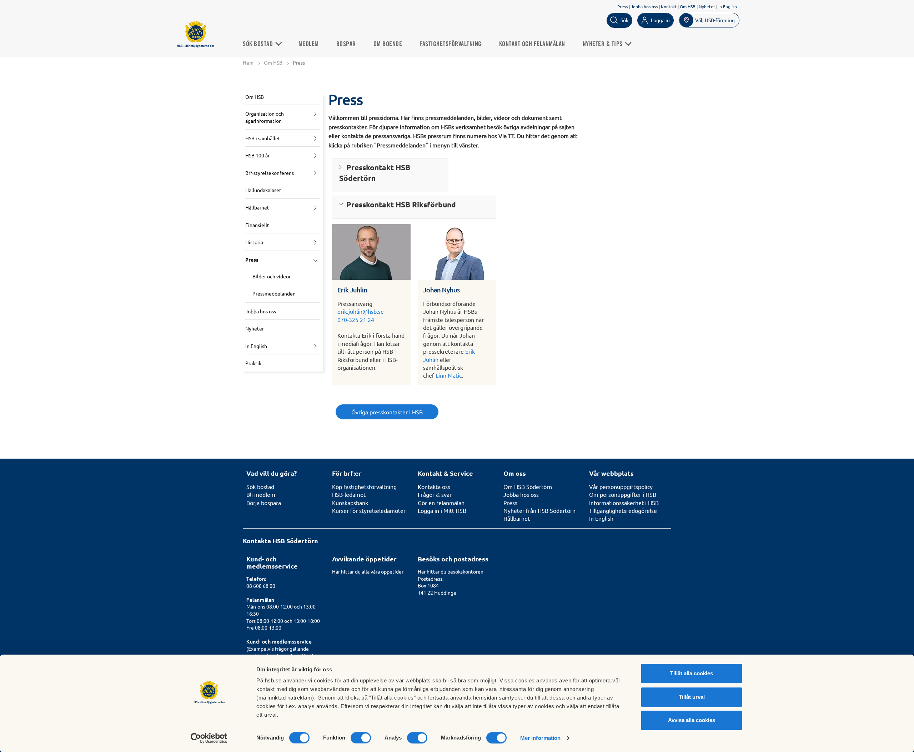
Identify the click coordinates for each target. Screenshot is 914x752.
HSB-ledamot (349, 494)
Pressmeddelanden (274, 293)
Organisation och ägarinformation (264, 117)
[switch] (361, 737)
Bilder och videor (271, 276)
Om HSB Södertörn (527, 486)
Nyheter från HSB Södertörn (539, 510)
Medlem (308, 44)
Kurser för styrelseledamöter (369, 510)
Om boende (387, 44)
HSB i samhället (262, 138)
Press (622, 6)
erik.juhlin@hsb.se (360, 311)
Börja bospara (263, 502)
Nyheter (707, 6)
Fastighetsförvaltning (451, 44)
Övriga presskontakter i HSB (387, 411)
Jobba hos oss (644, 6)
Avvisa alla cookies (691, 720)
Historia (254, 242)
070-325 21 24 (355, 319)
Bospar (346, 44)
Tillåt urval (692, 697)
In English (727, 6)
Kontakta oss (434, 486)
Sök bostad (259, 44)
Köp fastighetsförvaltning (364, 486)
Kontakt (669, 6)
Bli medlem (260, 494)
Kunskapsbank (350, 502)
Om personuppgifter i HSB (622, 494)
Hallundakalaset (263, 190)
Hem (248, 62)
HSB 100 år (257, 155)
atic (457, 375)
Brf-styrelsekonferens (269, 173)
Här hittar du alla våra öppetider (367, 571)
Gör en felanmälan (441, 502)
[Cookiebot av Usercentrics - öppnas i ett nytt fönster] (209, 738)
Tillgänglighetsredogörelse (623, 510)
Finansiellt (257, 225)
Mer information (540, 738)
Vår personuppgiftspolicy (621, 486)
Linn (441, 375)
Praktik (253, 363)
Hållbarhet (257, 207)
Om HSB (687, 6)
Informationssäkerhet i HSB (624, 502)
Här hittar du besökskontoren (450, 571)
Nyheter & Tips (603, 44)
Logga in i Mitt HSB (442, 510)
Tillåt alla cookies (691, 673)
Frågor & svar (435, 494)
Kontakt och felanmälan (532, 44)
